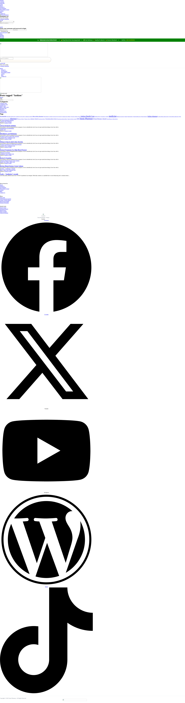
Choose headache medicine (8, 125)
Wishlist (2, 0)
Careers (1, 11)
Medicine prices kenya (120, 116)
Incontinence (103, 116)
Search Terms (3, 207)
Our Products (3, 8)
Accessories (3, 116)
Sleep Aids (2, 197)
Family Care (3, 105)
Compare (2, 2)
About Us (2, 7)
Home (1, 5)
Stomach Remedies (4, 202)
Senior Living (3, 111)
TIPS (78, 119)
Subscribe (2, 3)
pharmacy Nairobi (34, 118)
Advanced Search (4, 209)
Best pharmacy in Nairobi (48, 116)
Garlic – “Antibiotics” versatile (9, 174)
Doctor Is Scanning (5, 158)
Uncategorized (3, 112)
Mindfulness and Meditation (8, 134)
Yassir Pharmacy (86, 118)
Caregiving (60, 116)
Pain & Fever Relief (4, 201)
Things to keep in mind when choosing (11, 142)
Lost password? (3, 32)
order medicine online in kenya (163, 116)
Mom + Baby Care (4, 107)
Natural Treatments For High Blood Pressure (13, 150)
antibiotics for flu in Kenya (20, 116)
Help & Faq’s (3, 210)
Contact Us (2, 13)
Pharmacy (2, 109)
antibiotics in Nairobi (28, 116)
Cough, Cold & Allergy (5, 200)
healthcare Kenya (98, 116)
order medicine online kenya (174, 116)
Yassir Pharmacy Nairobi (100, 119)
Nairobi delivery (130, 116)
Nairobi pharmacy (144, 116)
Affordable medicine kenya (11, 116)
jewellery (106, 116)
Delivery (69, 116)
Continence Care (4, 104)
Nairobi (126, 116)
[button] (1, 20)
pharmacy (14, 119)
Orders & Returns (4, 213)
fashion (83, 116)
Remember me (4, 31)
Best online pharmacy (38, 116)
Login (1, 4)
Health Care (90, 116)
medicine (113, 116)
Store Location (3, 211)
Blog (1, 12)
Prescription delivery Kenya (51, 118)
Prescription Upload (4, 9)
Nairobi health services (137, 116)
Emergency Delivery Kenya (75, 116)
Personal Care (3, 108)
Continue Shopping (4, 19)
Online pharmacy (152, 116)
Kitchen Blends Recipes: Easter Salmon (11, 166)
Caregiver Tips (3, 103)
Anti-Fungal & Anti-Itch (5, 199)
